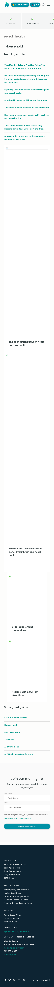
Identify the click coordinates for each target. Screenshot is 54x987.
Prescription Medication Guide (18, 903)
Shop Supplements (12, 871)
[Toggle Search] (43, 5)
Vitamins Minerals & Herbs (16, 900)
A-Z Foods (9, 739)
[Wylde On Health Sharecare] (24, 980)
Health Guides (11, 885)
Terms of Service (10, 818)
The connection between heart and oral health (26, 107)
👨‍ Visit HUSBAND (20, 4)
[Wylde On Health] (6, 4)
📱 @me (35, 4)
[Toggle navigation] (48, 4)
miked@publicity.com (14, 948)
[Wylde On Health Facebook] (5, 980)
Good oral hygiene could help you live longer (25, 100)
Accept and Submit (27, 826)
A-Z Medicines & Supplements (18, 754)
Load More (27, 566)
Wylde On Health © (41, 980)
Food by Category (13, 732)
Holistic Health (11, 725)
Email (6, 803)
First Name (8, 793)
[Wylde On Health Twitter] (9, 980)
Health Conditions (12, 893)
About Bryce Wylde (12, 915)
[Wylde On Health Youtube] (19, 980)
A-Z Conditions (11, 747)
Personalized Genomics (15, 864)
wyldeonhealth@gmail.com (16, 931)
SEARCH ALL (9, 878)
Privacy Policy (25, 818)
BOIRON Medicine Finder (15, 717)
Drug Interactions (12, 874)
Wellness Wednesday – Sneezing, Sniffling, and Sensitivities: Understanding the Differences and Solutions (26, 79)
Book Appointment (12, 868)
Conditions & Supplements (16, 896)
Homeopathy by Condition (16, 889)
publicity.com (10, 954)
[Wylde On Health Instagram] (14, 980)
